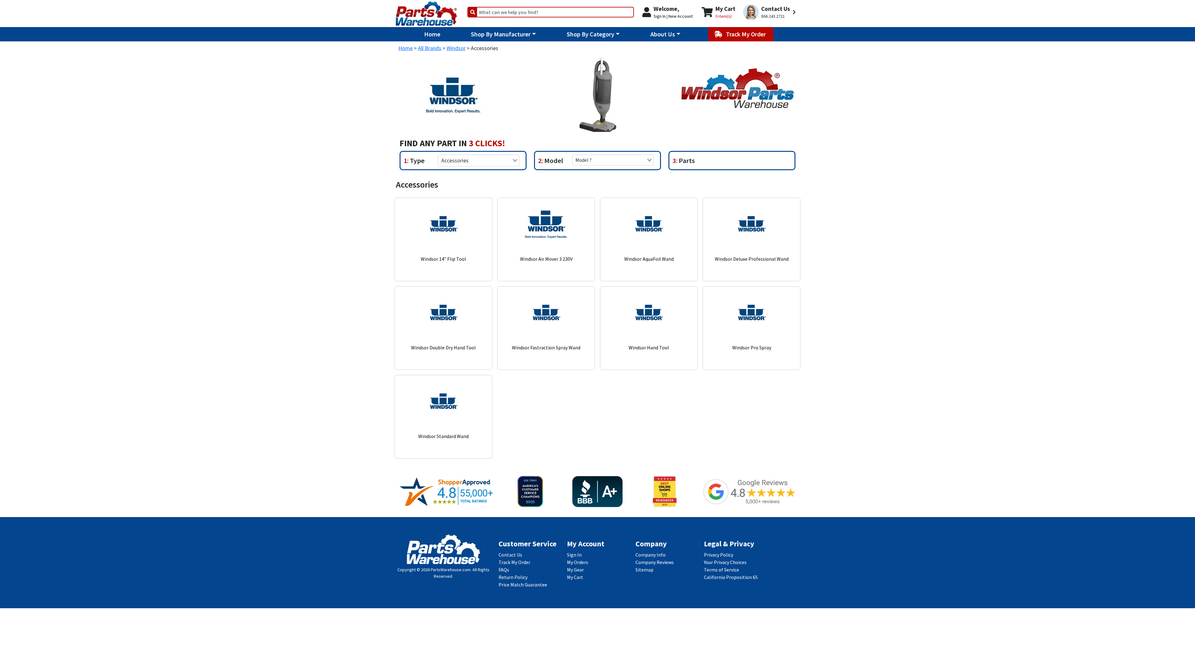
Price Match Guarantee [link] (523, 584)
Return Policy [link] (513, 577)
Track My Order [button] (746, 34)
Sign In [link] (574, 555)
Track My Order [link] (514, 562)
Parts (686, 160)
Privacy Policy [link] (718, 555)
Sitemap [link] (644, 570)
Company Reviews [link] (654, 562)
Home (432, 34)
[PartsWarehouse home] (426, 11)
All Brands (429, 48)
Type (416, 160)
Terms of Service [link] (721, 570)
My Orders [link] (577, 562)
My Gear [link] (575, 570)
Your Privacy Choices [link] (725, 562)
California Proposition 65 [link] (731, 577)
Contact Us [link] (510, 555)
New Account (680, 16)
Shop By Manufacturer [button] (501, 34)
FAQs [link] (504, 570)
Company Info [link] (650, 555)
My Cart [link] (575, 577)
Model (553, 160)
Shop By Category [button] (590, 34)
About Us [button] (662, 34)
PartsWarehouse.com (451, 569)
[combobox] (478, 160)
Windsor (456, 48)
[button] (770, 12)
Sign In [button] (660, 16)
